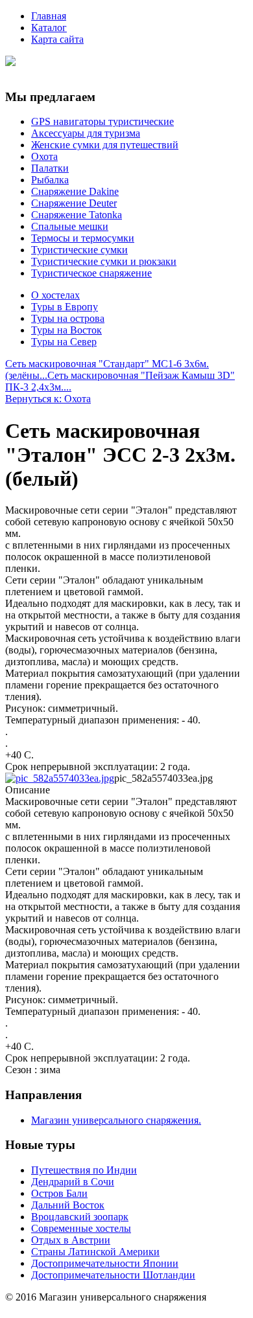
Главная (48, 15)
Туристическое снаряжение (91, 272)
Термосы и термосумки (82, 238)
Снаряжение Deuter (74, 203)
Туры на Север (64, 341)
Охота (44, 156)
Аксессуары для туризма (85, 133)
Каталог (49, 27)
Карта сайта (57, 39)
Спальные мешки (69, 226)
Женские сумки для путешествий (104, 144)
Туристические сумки (79, 249)
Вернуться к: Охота (48, 398)
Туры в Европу (64, 306)
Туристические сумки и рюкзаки (103, 261)
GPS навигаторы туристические (102, 121)
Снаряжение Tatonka (76, 214)
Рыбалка (50, 179)
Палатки (50, 168)
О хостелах (55, 295)
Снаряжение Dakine (75, 191)
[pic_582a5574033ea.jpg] (59, 778)
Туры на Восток (66, 329)
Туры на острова (67, 318)
